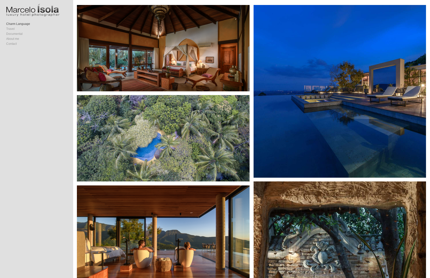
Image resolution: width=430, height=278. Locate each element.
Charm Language (18, 24)
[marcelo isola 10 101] (340, 91)
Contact (11, 44)
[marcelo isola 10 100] (163, 48)
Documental (14, 34)
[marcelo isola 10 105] (163, 138)
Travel (10, 29)
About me (12, 39)
